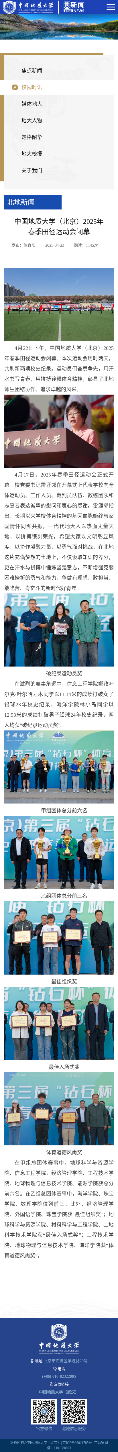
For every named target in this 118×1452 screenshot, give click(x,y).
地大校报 (31, 154)
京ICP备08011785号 (77, 1443)
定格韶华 (31, 137)
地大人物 (31, 121)
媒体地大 (31, 104)
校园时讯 (31, 87)
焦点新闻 (31, 71)
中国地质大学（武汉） (59, 1392)
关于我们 (31, 170)
